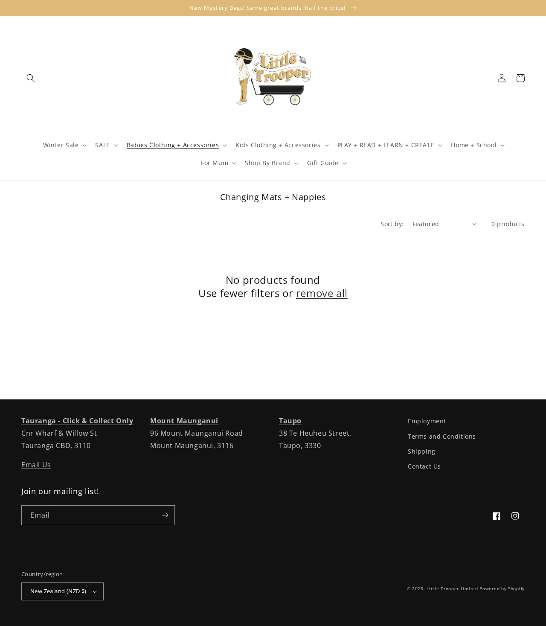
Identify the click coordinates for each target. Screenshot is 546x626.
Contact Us (424, 466)
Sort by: (392, 224)
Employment (427, 421)
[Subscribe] (165, 515)
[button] (30, 78)
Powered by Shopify (502, 588)
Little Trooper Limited (452, 588)
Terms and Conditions (442, 436)
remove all (322, 293)
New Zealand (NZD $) (58, 591)
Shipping (422, 451)
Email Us (36, 464)
